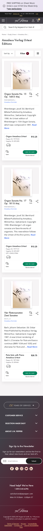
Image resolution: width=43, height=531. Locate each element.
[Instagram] (21, 469)
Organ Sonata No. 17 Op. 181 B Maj (15, 202)
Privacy (23, 524)
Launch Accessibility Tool (29, 526)
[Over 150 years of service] (21, 405)
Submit (34, 461)
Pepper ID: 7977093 (12, 139)
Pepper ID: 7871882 (12, 360)
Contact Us (16, 13)
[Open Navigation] (3, 20)
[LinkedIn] (31, 469)
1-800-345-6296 (21, 489)
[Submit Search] (5, 27)
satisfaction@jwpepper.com (21, 494)
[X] (17, 469)
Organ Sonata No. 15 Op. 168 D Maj (15, 95)
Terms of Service (13, 524)
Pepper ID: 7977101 (12, 249)
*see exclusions (14, 8)
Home (4, 34)
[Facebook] (12, 469)
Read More (32, 347)
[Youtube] (26, 469)
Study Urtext (12, 34)
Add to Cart (30, 152)
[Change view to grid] (38, 53)
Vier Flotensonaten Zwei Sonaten (13, 314)
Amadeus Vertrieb (10, 102)
